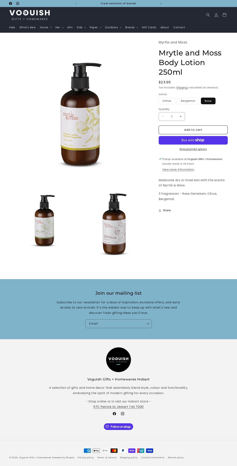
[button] (45, 27)
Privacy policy (86, 457)
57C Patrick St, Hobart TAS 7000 (118, 407)
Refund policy (176, 457)
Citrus (169, 101)
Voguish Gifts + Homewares (35, 457)
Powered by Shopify (63, 457)
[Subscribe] (147, 323)
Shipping (182, 87)
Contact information (153, 457)
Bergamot (190, 101)
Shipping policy (129, 457)
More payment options (193, 148)
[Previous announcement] (76, 3)
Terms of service (106, 457)
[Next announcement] (161, 3)
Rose (208, 101)
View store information (178, 169)
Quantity (164, 109)
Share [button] (167, 210)
